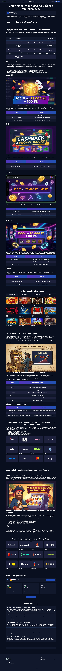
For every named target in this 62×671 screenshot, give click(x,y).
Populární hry (11, 294)
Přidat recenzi (50, 580)
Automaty (49, 294)
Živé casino (24, 294)
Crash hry (36, 294)
